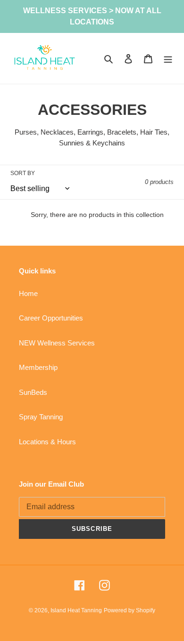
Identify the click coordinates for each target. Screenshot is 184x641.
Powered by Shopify (129, 610)
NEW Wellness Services (57, 343)
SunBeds (33, 392)
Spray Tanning (41, 417)
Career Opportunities (51, 318)
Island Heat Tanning (76, 610)
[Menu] (168, 58)
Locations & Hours (47, 442)
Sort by (22, 173)
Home (28, 293)
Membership (38, 367)
